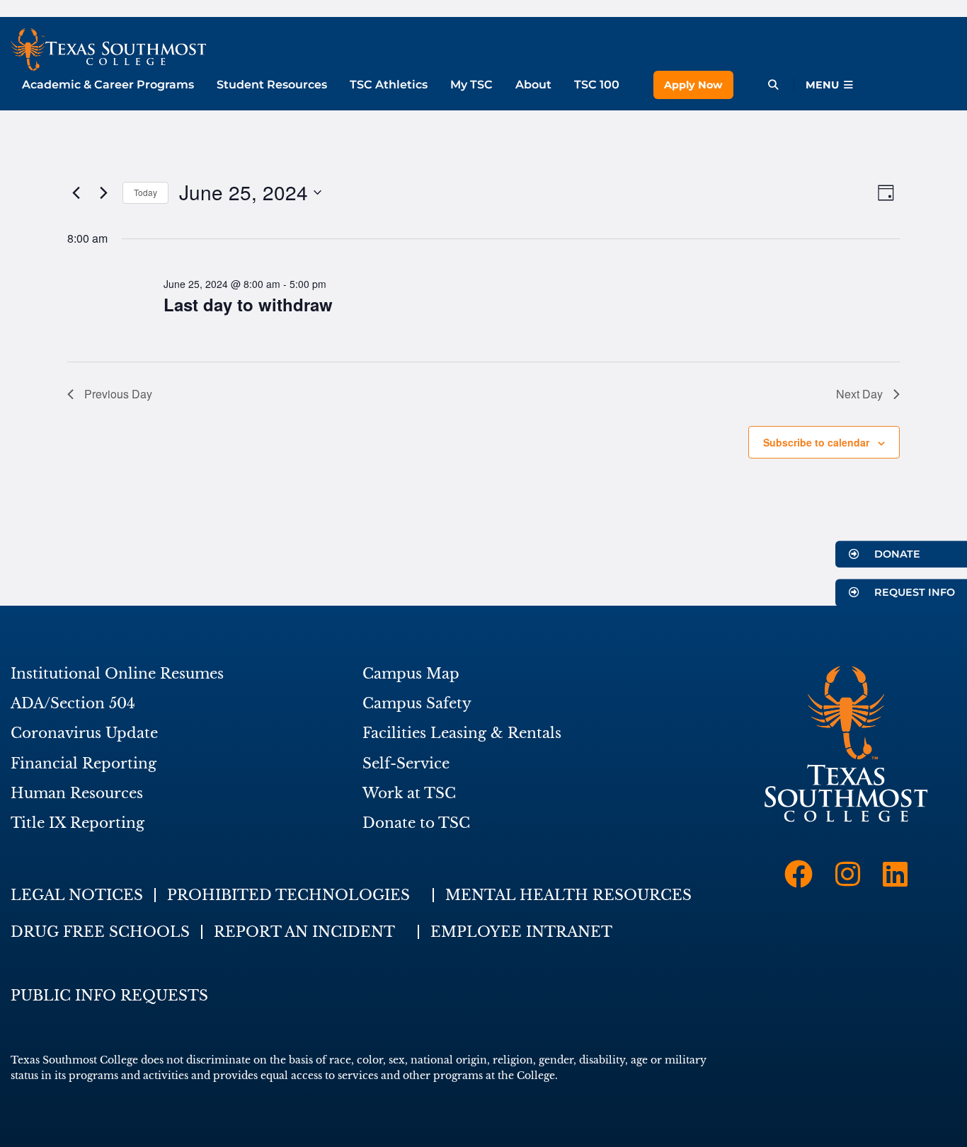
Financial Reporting (83, 763)
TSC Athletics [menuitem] (389, 84)
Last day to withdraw (248, 304)
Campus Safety (416, 703)
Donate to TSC (416, 822)
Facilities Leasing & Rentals (461, 733)
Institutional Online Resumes (117, 673)
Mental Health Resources (568, 895)
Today (145, 192)
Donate (895, 554)
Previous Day (118, 394)
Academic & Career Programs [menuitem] (108, 84)
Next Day (859, 394)
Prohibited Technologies (288, 895)
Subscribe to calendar (816, 442)
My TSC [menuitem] (471, 84)
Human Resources (77, 793)
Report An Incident (304, 932)
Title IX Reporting (77, 822)
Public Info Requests (109, 996)
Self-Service (406, 763)
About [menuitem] (533, 84)
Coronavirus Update (84, 733)
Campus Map (410, 673)
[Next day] (103, 192)
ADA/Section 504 (73, 703)
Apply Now (693, 85)
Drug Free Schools (100, 932)
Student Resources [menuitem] (272, 84)
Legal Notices (77, 895)
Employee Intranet (521, 932)
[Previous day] (75, 192)
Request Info (913, 593)
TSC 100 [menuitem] (596, 84)
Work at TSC (409, 793)
